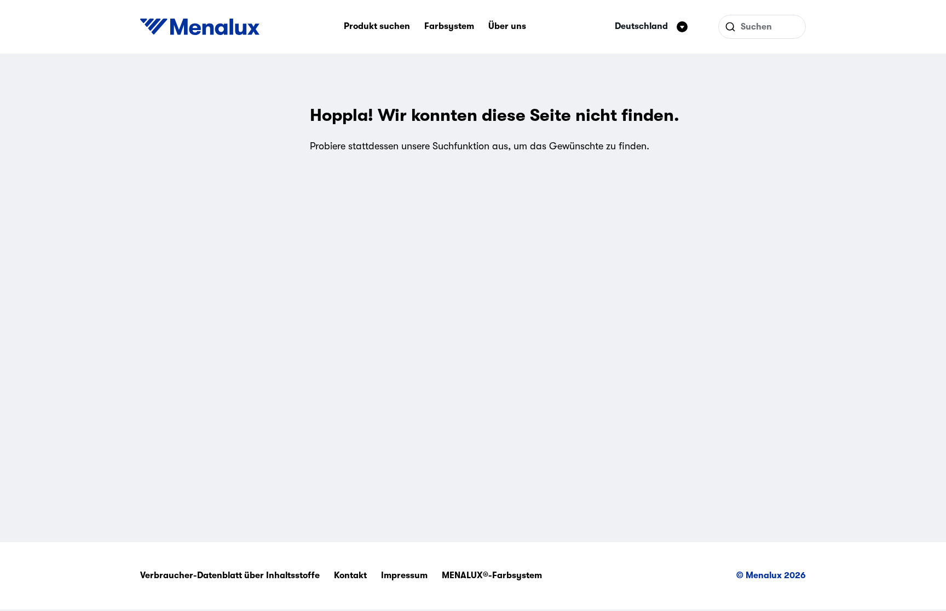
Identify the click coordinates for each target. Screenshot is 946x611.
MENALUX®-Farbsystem (492, 575)
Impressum (404, 575)
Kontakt (350, 575)
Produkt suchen (377, 26)
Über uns (507, 26)
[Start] (200, 27)
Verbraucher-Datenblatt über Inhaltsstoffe (230, 575)
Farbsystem (449, 26)
